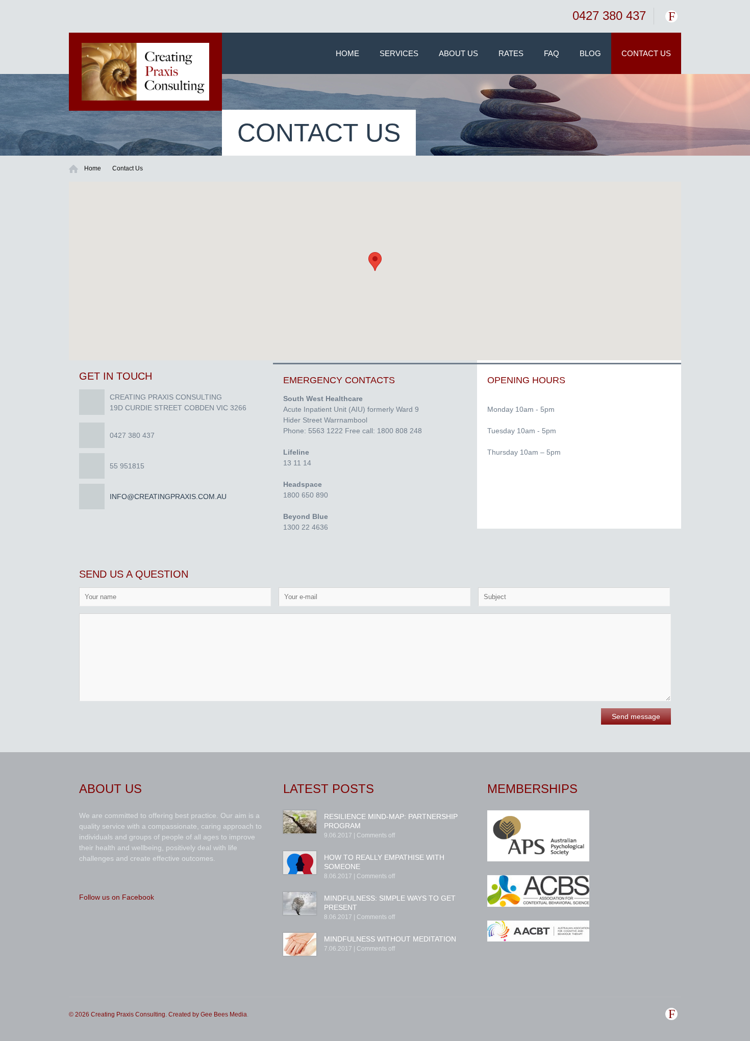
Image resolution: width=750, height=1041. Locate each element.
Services (399, 53)
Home (347, 53)
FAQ (551, 53)
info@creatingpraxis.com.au (168, 496)
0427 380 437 (609, 15)
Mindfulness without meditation (390, 939)
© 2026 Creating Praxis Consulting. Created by (135, 1014)
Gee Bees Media (224, 1014)
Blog (590, 53)
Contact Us (646, 53)
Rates (510, 53)
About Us (458, 53)
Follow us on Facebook (116, 897)
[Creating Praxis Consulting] (145, 72)
